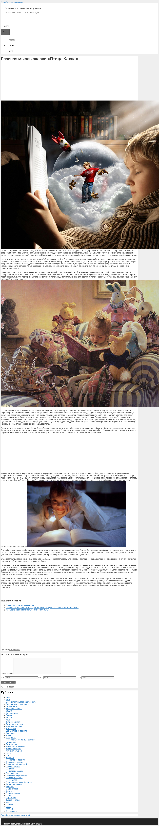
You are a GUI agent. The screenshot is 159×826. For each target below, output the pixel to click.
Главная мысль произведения (20, 605)
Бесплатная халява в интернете (21, 702)
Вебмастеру (11, 706)
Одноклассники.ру (14, 762)
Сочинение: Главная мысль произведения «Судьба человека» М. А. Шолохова (42, 608)
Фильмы (10, 804)
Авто (8, 700)
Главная (12, 40)
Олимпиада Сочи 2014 (16, 764)
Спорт (9, 795)
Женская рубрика (14, 726)
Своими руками (13, 793)
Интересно (11, 738)
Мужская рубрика (14, 751)
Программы (11, 780)
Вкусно (9, 715)
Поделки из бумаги (14, 771)
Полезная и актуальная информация (23, 8)
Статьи (11, 45)
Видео (9, 711)
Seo (8, 697)
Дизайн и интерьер (14, 724)
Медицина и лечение (15, 746)
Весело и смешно (14, 709)
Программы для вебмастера (19, 782)
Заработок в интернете (16, 731)
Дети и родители (13, 722)
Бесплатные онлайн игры (18, 704)
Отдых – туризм (13, 766)
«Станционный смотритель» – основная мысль (27, 610)
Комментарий (7, 673)
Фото (8, 807)
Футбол (9, 809)
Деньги (9, 717)
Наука (9, 753)
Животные (11, 729)
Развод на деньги (14, 784)
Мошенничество (13, 749)
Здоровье (10, 733)
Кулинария (11, 742)
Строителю (11, 798)
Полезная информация (16, 775)
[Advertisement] (69, 81)
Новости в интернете (15, 760)
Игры (8, 735)
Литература (14, 650)
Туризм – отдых (13, 800)
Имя (3, 677)
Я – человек (11, 811)
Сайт (79, 677)
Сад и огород (12, 789)
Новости (10, 758)
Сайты (9, 791)
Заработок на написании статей (15, 815)
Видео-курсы (12, 713)
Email (40, 677)
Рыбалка (10, 787)
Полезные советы (14, 778)
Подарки (10, 769)
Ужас (8, 802)
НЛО (8, 755)
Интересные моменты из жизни (20, 740)
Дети (8, 720)
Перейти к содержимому (12, 2)
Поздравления (13, 773)
